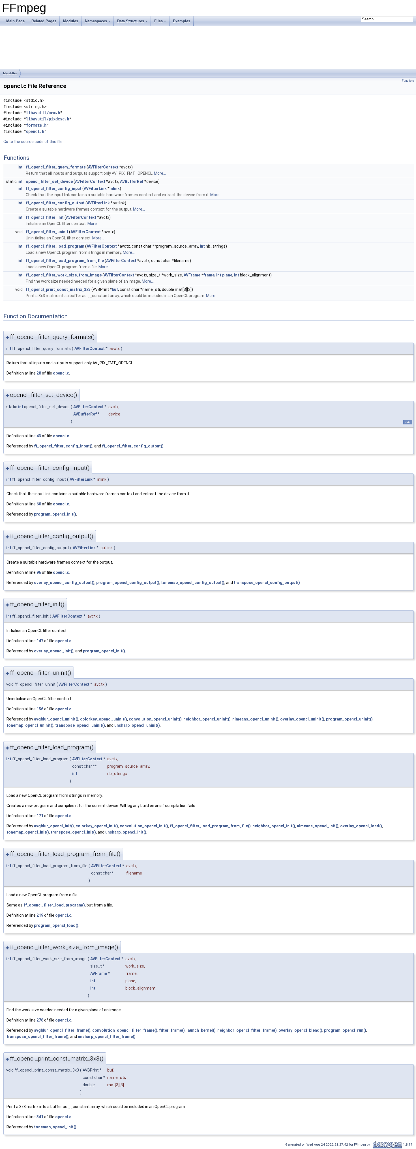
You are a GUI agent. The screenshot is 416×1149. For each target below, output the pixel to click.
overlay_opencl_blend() (300, 1030)
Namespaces (96, 21)
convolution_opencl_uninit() (155, 719)
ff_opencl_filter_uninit (47, 232)
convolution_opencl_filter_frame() (124, 1030)
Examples (181, 21)
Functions (408, 81)
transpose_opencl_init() (73, 832)
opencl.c (61, 373)
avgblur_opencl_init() (54, 826)
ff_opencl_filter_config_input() (63, 446)
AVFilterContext (103, 167)
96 (39, 572)
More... (160, 173)
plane (227, 275)
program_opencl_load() (56, 925)
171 (40, 815)
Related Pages (43, 21)
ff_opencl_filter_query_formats (56, 167)
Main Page (15, 21)
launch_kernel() (201, 1030)
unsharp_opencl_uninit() (137, 725)
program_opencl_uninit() (349, 719)
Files (158, 21)
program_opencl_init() (55, 514)
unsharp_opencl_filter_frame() (107, 1036)
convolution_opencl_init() (144, 826)
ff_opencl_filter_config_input (54, 188)
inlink (115, 188)
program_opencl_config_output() (127, 582)
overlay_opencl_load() (361, 826)
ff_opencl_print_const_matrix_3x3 (58, 289)
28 (39, 373)
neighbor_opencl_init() (273, 826)
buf (115, 289)
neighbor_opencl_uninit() (207, 719)
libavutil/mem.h (43, 113)
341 (40, 1117)
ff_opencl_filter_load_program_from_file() (210, 826)
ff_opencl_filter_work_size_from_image (64, 275)
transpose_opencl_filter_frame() (37, 1036)
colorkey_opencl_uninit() (103, 719)
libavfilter (10, 73)
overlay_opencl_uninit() (302, 719)
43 (39, 436)
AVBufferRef (131, 181)
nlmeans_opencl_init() (317, 826)
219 (40, 915)
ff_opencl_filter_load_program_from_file (65, 260)
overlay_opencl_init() (54, 651)
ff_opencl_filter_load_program (55, 246)
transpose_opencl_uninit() (80, 725)
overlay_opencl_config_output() (64, 582)
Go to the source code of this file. (33, 141)
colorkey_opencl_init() (97, 826)
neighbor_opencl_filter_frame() (247, 1030)
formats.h (36, 125)
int (20, 167)
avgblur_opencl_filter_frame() (62, 1030)
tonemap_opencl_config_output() (192, 582)
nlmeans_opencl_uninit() (255, 719)
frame (209, 275)
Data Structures (130, 21)
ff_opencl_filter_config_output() (133, 446)
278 (40, 1020)
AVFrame (192, 275)
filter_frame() (172, 1030)
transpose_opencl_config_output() (267, 582)
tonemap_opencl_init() (28, 832)
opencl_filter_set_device (49, 181)
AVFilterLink (95, 188)
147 (40, 641)
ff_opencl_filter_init (45, 217)
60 (39, 504)
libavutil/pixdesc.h (47, 119)
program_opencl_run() (345, 1030)
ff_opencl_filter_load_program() (54, 905)
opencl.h (35, 131)
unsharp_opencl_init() (125, 832)
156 (40, 709)
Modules (70, 21)
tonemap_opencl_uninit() (30, 725)
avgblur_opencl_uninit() (56, 719)
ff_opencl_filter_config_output (55, 203)
